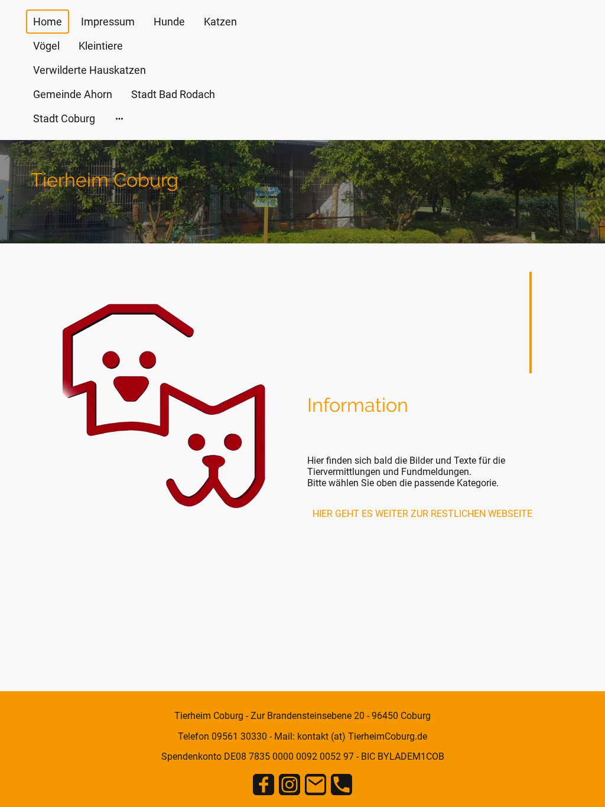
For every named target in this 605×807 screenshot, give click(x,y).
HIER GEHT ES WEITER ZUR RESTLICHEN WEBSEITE (422, 513)
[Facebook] (263, 784)
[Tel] (341, 784)
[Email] (315, 784)
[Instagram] (289, 784)
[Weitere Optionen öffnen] (119, 118)
